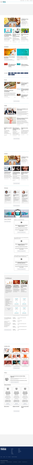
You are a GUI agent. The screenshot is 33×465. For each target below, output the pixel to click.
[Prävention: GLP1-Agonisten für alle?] (12, 22)
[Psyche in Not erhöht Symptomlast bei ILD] (8, 168)
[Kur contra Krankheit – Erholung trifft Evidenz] (24, 282)
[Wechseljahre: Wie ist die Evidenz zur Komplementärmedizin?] (16, 31)
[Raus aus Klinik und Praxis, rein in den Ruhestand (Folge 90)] (6, 64)
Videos (9, 74)
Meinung (12, 452)
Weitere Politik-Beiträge (16, 138)
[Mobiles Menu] (1, 2)
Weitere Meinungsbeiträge (16, 205)
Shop (25, 0)
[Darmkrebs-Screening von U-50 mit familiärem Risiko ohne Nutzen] (10, 120)
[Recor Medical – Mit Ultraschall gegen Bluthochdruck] (10, 52)
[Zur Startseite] (4, 2)
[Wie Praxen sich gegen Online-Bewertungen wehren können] (18, 89)
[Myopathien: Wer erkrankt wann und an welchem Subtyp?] (25, 168)
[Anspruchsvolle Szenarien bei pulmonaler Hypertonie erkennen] (16, 168)
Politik (11, 451)
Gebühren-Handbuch (22, 0)
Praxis (11, 450)
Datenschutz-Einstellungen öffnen (21, 232)
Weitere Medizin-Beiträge (16, 183)
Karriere (19, 452)
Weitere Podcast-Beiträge (7, 221)
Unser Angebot (19, 451)
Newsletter (13, 74)
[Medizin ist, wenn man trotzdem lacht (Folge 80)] (18, 64)
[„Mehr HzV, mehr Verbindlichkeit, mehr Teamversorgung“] (10, 111)
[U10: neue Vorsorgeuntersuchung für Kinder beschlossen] (18, 83)
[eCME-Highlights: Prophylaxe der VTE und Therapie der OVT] (16, 282)
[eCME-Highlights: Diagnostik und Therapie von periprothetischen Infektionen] (8, 282)
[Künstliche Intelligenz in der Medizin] (23, 52)
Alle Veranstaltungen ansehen (8, 329)
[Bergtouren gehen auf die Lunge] (25, 31)
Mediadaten (19, 450)
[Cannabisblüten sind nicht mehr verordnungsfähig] (10, 85)
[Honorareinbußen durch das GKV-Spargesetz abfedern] (18, 95)
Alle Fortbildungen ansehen (9, 309)
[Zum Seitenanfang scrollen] (32, 464)
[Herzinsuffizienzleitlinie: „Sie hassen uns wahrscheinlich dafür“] (8, 31)
